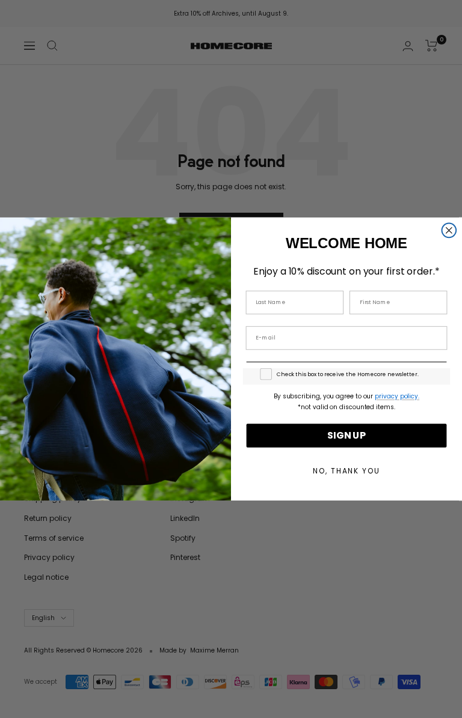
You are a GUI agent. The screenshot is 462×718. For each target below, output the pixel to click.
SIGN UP (346, 435)
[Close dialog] (449, 231)
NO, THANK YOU (346, 471)
